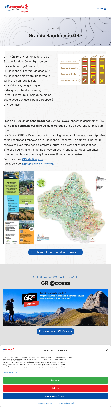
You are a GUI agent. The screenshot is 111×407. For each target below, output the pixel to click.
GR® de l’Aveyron (32, 159)
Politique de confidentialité (64, 403)
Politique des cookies (44, 403)
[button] (106, 350)
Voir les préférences (55, 396)
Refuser (55, 388)
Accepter (55, 380)
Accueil (55, 28)
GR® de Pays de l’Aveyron (38, 163)
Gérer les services (11, 372)
